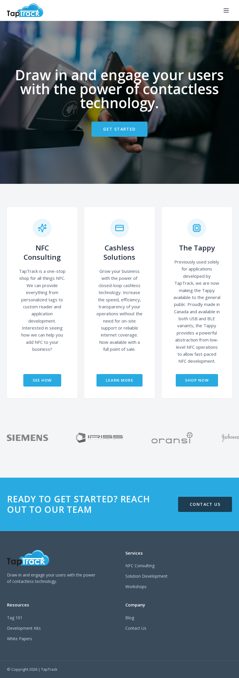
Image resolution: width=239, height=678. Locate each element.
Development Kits (24, 628)
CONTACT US (205, 504)
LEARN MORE (119, 380)
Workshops (136, 586)
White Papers (19, 638)
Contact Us (135, 628)
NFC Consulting (139, 565)
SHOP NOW (197, 380)
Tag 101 (14, 617)
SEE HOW (42, 380)
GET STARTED (119, 129)
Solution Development (146, 576)
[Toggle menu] (226, 10)
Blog (129, 617)
